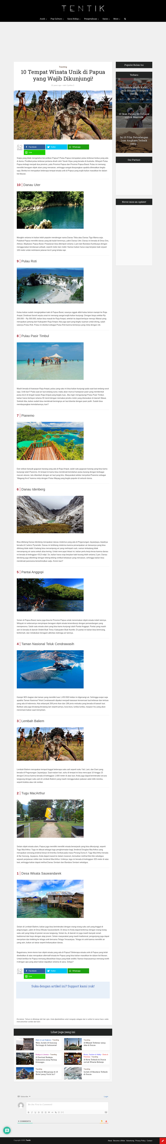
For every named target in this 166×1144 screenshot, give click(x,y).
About (110, 1141)
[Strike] (38, 1112)
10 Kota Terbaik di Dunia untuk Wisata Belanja (95, 1060)
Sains (105, 18)
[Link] (55, 1112)
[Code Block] (52, 1112)
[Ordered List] (42, 1112)
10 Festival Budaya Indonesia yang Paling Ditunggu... (46, 1059)
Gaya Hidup (73, 18)
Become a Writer (119, 1141)
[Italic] (32, 1112)
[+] (62, 1112)
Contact (149, 1141)
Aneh (42, 18)
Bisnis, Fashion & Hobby (92, 1054)
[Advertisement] (83, 40)
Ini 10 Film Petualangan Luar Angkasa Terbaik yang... (134, 140)
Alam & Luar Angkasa (43, 1040)
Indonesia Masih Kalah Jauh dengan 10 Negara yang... (134, 90)
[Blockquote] (49, 1112)
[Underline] (35, 1112)
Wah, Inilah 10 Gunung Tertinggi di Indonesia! (46, 1043)
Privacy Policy (140, 1141)
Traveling (63, 67)
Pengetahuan (90, 18)
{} (59, 1112)
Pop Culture (56, 18)
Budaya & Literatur (42, 1054)
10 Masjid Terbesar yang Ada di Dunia (94, 1043)
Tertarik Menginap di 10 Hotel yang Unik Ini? (47, 1073)
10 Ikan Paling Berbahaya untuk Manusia (134, 115)
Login (105, 1096)
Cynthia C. (71, 85)
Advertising (130, 1141)
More (115, 18)
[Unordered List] (45, 1112)
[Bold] (28, 1112)
